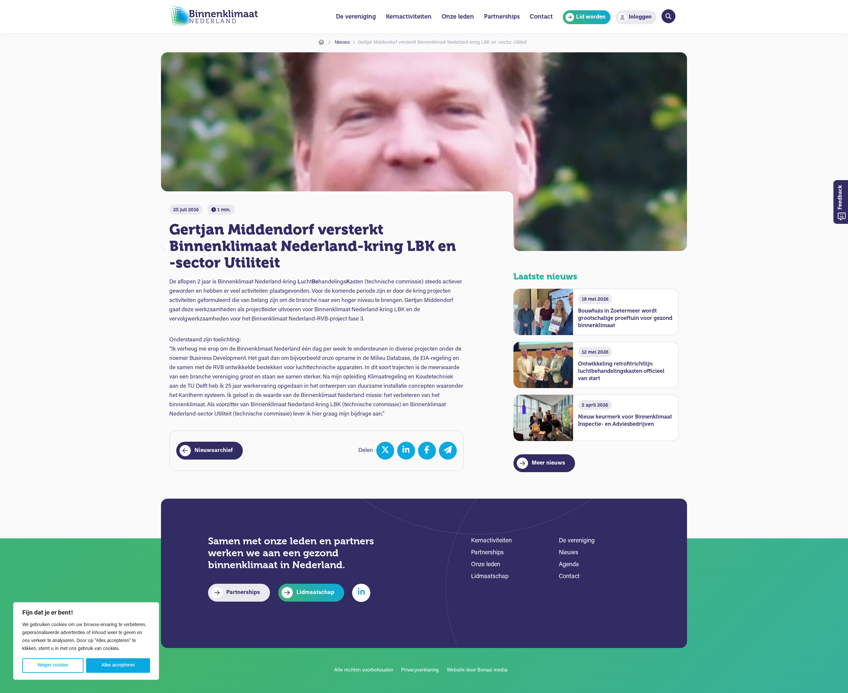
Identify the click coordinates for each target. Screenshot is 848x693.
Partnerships (243, 592)
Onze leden (485, 565)
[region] (86, 641)
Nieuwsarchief (213, 450)
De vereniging (577, 541)
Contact (569, 577)
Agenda (569, 565)
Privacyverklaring (420, 670)
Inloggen (640, 17)
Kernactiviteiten (491, 541)
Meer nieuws (548, 463)
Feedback (840, 198)
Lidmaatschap (315, 592)
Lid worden (591, 17)
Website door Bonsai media (477, 670)
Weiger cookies (52, 665)
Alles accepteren (118, 665)
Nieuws (342, 42)
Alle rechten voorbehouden (363, 670)
